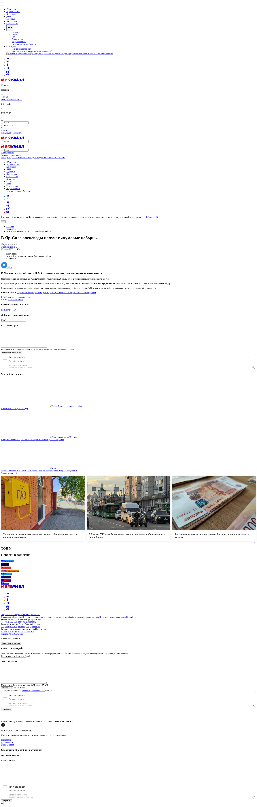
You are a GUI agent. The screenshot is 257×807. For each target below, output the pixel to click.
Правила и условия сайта (33, 617)
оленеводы (17, 297)
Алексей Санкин (15, 299)
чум (9, 297)
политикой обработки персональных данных (66, 217)
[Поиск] (2, 120)
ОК (3, 222)
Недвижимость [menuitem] (19, 41)
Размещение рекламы (21, 614)
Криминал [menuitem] (11, 14)
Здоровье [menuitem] (10, 19)
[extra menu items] (9, 28)
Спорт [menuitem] (15, 34)
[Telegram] (7, 69)
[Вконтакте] (7, 59)
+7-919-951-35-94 (9, 631)
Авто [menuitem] (14, 37)
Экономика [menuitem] (11, 21)
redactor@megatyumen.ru (29, 626)
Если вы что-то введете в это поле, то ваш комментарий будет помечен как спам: (38, 349)
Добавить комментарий (11, 352)
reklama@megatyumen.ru (12, 634)
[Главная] (12, 81)
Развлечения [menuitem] (17, 39)
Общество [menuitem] (11, 9)
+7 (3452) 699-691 (9, 622)
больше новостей (9, 473)
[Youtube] (7, 75)
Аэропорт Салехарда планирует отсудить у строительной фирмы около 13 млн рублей (56, 292)
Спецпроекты (7, 153)
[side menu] (2, 5)
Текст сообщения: (9, 661)
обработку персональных (33, 691)
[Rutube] (8, 72)
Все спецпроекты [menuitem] (105, 54)
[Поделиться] (2, 805)
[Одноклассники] (7, 65)
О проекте (6, 614)
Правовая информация (11, 617)
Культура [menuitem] (16, 32)
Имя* (3, 320)
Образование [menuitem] (12, 24)
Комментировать (8, 310)
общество (26, 297)
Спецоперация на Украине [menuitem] (24, 44)
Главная (10, 226)
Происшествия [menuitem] (13, 11)
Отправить (6, 709)
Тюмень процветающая (11, 155)
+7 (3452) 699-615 (26, 631)
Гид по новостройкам (21, 49)
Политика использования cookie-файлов (117, 617)
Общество (11, 229)
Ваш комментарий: (9, 325)
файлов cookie (152, 217)
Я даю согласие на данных (28, 691)
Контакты (35, 614)
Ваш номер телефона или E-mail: (16, 656)
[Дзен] (7, 62)
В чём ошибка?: (8, 760)
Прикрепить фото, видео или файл (24, 685)
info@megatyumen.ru (27, 622)
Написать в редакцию (11, 643)
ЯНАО (4, 297)
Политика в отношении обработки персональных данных (72, 617)
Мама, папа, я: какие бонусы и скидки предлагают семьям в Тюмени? (33, 157)
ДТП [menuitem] (8, 16)
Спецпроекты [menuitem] (12, 46)
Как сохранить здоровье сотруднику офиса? (32, 51)
